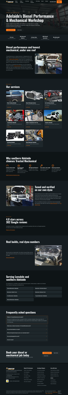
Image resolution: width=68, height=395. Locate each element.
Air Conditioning (40, 381)
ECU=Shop (38, 1)
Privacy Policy (55, 392)
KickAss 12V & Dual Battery (41, 385)
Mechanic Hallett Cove (12, 292)
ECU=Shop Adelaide (27, 381)
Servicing (27, 1)
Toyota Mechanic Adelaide (41, 295)
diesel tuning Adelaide (13, 59)
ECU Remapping (26, 372)
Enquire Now (46, 355)
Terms (46, 393)
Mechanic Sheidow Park (40, 292)
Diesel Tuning (16, 2)
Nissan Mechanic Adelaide (13, 299)
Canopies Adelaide (40, 383)
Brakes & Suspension (40, 379)
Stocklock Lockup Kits (41, 377)
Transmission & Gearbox (41, 375)
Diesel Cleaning (21, 2)
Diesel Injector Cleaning (28, 379)
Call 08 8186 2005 (47, 352)
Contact (46, 1)
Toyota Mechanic (53, 381)
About (42, 1)
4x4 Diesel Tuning (27, 375)
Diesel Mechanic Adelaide (12, 288)
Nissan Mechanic (53, 383)
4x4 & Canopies (32, 2)
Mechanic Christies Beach (41, 288)
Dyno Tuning (26, 374)
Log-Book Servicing (40, 372)
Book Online (59, 2)
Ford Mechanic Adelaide (12, 295)
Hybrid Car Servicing (40, 374)
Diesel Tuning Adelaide (28, 370)
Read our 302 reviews (10, 230)
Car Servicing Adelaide (41, 370)
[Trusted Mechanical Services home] (9, 2)
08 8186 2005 (53, 1)
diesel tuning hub (53, 203)
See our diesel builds (10, 257)
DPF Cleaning (26, 377)
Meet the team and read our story (12, 175)
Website (59, 390)
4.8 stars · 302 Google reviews (14, 380)
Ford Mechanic (53, 379)
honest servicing (17, 65)
